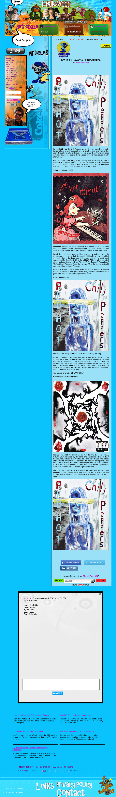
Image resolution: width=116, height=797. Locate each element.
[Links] (41, 786)
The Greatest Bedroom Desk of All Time (28, 731)
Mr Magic (28, 598)
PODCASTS (10, 78)
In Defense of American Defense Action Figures (31, 715)
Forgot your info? (13, 100)
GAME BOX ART (12, 74)
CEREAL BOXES (12, 72)
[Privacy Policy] (70, 788)
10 (71, 771)
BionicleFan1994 (82, 63)
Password (13, 95)
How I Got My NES (100, 26)
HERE (11, 88)
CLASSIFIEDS (11, 68)
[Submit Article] (15, 54)
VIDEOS (9, 64)
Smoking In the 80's (49, 26)
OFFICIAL (68, 767)
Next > (76, 771)
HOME (8, 59)
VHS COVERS (11, 70)
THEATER (10, 66)
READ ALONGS (12, 76)
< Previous (34, 771)
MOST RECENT (26, 767)
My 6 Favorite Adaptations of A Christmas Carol (77, 731)
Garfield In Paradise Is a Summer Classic (75, 715)
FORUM (9, 80)
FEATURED (57, 767)
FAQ (7, 82)
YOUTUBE (10, 61)
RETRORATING (43, 767)
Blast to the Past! (74, 26)
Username (13, 90)
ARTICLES (10, 63)
